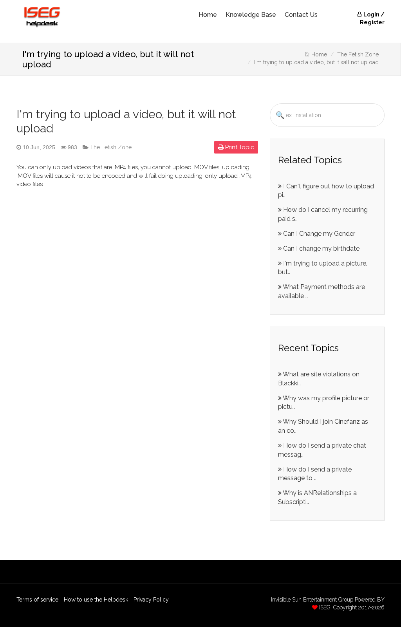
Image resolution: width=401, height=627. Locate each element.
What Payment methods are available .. (321, 291)
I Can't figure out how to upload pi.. (326, 190)
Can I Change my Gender (318, 233)
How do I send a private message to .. (315, 474)
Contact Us (301, 14)
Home (208, 14)
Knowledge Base (251, 14)
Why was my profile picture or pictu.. (323, 402)
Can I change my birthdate (320, 248)
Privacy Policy (151, 599)
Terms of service (37, 599)
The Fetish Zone (358, 54)
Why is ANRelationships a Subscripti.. (317, 497)
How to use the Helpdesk (96, 599)
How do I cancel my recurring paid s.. (323, 214)
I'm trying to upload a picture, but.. (322, 268)
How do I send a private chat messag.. (322, 450)
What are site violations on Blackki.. (318, 378)
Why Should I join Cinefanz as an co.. (323, 426)
